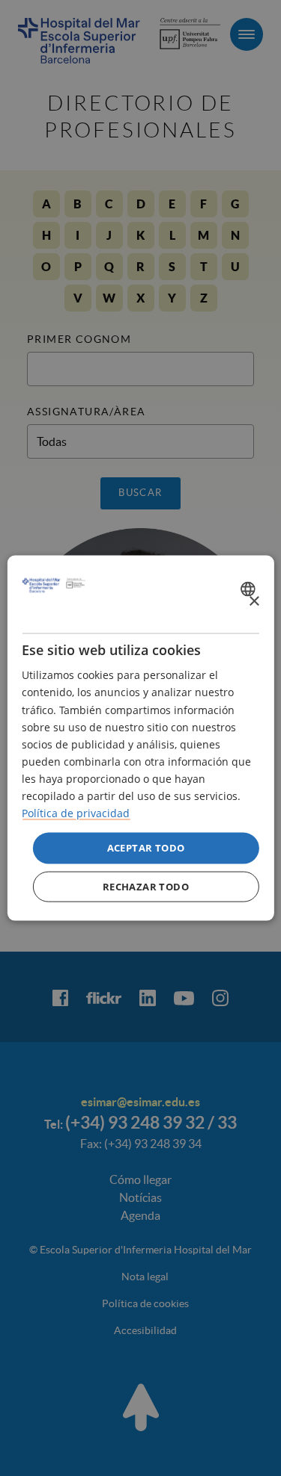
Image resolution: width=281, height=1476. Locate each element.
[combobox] (250, 588)
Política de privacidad (76, 813)
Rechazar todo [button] (146, 886)
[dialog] (140, 738)
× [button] (253, 601)
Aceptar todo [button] (146, 848)
